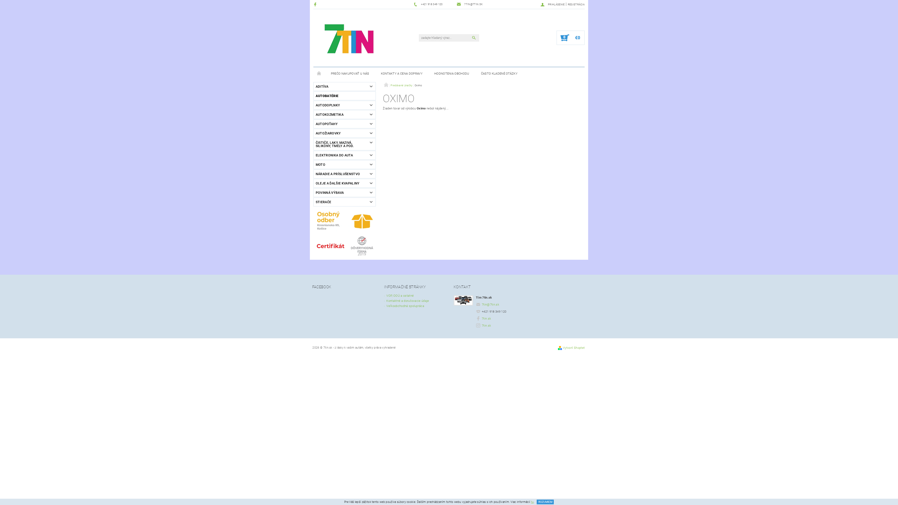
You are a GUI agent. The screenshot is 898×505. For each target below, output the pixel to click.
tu (532, 502)
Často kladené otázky (499, 73)
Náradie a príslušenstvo (338, 174)
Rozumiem (545, 502)
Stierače (323, 202)
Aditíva (322, 86)
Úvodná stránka (319, 74)
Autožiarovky (328, 133)
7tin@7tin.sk (490, 304)
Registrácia (576, 4)
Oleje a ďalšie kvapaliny (338, 183)
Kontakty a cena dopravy (402, 73)
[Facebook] (315, 4)
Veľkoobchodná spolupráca (405, 306)
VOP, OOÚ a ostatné (400, 295)
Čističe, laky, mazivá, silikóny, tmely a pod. (335, 144)
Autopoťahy (327, 124)
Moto (320, 164)
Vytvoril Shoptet (574, 348)
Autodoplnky (328, 105)
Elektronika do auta (334, 155)
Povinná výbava (330, 193)
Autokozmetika (330, 114)
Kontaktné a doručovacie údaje (407, 301)
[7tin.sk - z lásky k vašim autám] (350, 40)
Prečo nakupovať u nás (350, 73)
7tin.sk (486, 318)
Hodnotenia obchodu (451, 73)
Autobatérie (327, 96)
